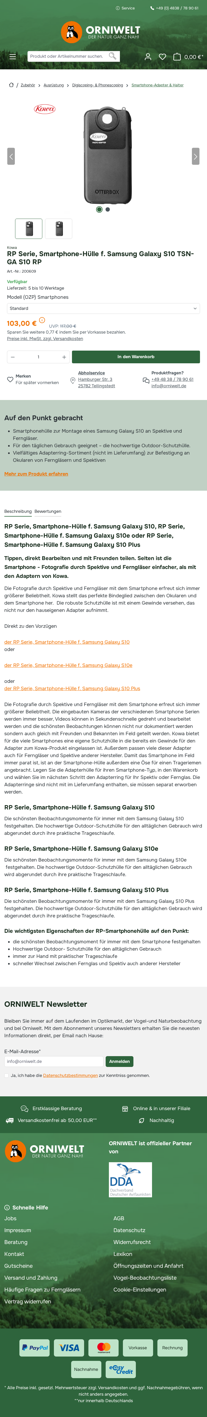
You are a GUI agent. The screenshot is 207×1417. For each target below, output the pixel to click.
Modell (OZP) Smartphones (50, 297)
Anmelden (119, 1061)
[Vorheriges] (11, 156)
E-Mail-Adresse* (22, 1052)
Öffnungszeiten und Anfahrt (148, 1266)
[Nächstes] (196, 156)
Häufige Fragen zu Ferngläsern (42, 1289)
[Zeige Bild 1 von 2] (99, 209)
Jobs (10, 1218)
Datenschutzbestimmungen (70, 1075)
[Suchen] (113, 56)
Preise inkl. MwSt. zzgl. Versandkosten (45, 338)
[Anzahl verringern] (12, 357)
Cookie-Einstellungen (139, 1289)
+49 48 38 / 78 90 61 (172, 379)
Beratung (15, 1242)
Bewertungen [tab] (47, 511)
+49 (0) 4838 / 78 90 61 (177, 8)
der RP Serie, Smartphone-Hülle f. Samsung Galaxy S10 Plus (72, 688)
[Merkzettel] (162, 56)
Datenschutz (129, 1230)
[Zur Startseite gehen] (100, 32)
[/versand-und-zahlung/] (34, 1348)
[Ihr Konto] (148, 56)
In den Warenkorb (136, 357)
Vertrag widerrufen (27, 1301)
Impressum (17, 1230)
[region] (103, 168)
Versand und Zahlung (30, 1277)
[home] (11, 85)
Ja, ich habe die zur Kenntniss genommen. (80, 1075)
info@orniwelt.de (168, 386)
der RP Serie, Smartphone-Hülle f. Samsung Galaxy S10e (68, 665)
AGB (118, 1218)
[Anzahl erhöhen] (64, 357)
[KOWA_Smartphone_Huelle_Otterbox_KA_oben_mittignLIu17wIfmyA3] (103, 156)
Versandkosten (113, 1388)
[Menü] (13, 56)
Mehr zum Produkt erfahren (36, 474)
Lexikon (122, 1254)
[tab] (18, 512)
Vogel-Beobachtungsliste (145, 1277)
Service (128, 8)
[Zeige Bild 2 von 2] (107, 209)
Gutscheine (18, 1266)
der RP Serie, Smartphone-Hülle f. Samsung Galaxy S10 (67, 642)
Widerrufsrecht (132, 1242)
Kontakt (14, 1254)
